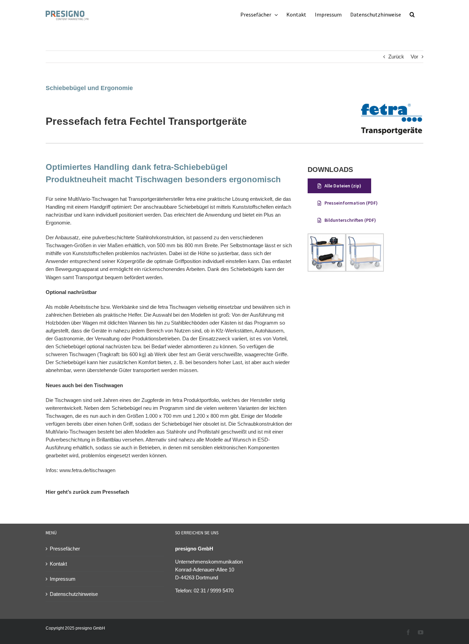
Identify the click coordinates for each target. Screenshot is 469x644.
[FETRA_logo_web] (391, 105)
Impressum (63, 579)
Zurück (396, 56)
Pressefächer (65, 549)
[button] (412, 14)
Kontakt (58, 564)
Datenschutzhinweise (74, 594)
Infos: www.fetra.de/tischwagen (80, 470)
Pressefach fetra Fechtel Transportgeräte (146, 121)
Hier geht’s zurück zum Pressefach (87, 492)
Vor (414, 56)
